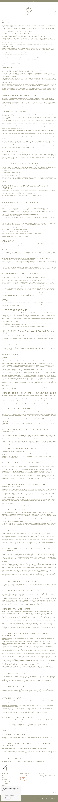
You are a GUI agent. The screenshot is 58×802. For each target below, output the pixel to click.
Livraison (3, 777)
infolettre (48, 775)
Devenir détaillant (5, 783)
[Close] (19, 786)
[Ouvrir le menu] (3, 11)
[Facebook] (53, 792)
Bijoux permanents (5, 779)
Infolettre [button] (41, 773)
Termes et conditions (50, 798)
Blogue (3, 785)
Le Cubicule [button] (5, 773)
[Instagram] (55, 792)
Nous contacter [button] (24, 773)
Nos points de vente (6, 781)
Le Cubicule (39, 798)
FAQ (2, 775)
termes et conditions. (10, 795)
